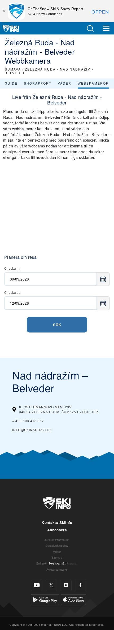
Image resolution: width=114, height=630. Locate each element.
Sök (57, 324)
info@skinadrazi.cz (32, 429)
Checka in (12, 268)
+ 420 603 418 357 (28, 420)
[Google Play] (45, 599)
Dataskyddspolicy (57, 546)
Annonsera (57, 529)
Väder (64, 83)
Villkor (57, 552)
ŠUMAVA (13, 69)
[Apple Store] (73, 599)
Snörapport (37, 83)
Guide (11, 83)
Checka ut (12, 292)
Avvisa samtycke (57, 569)
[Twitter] (51, 585)
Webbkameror (93, 83)
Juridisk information (57, 540)
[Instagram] (66, 585)
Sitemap (57, 557)
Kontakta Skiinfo (57, 522)
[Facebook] (80, 585)
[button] (90, 28)
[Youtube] (36, 585)
